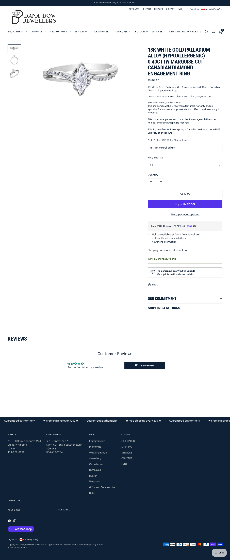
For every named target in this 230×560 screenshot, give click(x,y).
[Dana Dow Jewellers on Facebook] (10, 521)
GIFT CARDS (128, 441)
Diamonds (95, 447)
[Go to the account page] (213, 31)
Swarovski (95, 470)
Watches (94, 481)
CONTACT (126, 458)
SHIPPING (126, 447)
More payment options (185, 214)
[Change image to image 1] (14, 48)
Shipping (153, 250)
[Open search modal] (206, 31)
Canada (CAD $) (212, 9)
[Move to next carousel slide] (219, 399)
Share (155, 285)
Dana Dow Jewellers (34, 545)
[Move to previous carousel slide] (212, 399)
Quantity (153, 175)
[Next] (200, 31)
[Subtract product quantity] (151, 181)
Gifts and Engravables (102, 487)
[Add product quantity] (161, 181)
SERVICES (126, 452)
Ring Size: (155, 157)
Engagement (97, 441)
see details (187, 274)
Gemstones (96, 464)
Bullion (93, 476)
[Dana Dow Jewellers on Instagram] (15, 521)
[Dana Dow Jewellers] (33, 17)
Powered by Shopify (17, 548)
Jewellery (95, 458)
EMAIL (124, 464)
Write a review (144, 365)
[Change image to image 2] (14, 60)
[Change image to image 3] (14, 73)
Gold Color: (167, 140)
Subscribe (64, 510)
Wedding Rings (98, 452)
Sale (92, 493)
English (193, 9)
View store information (164, 242)
